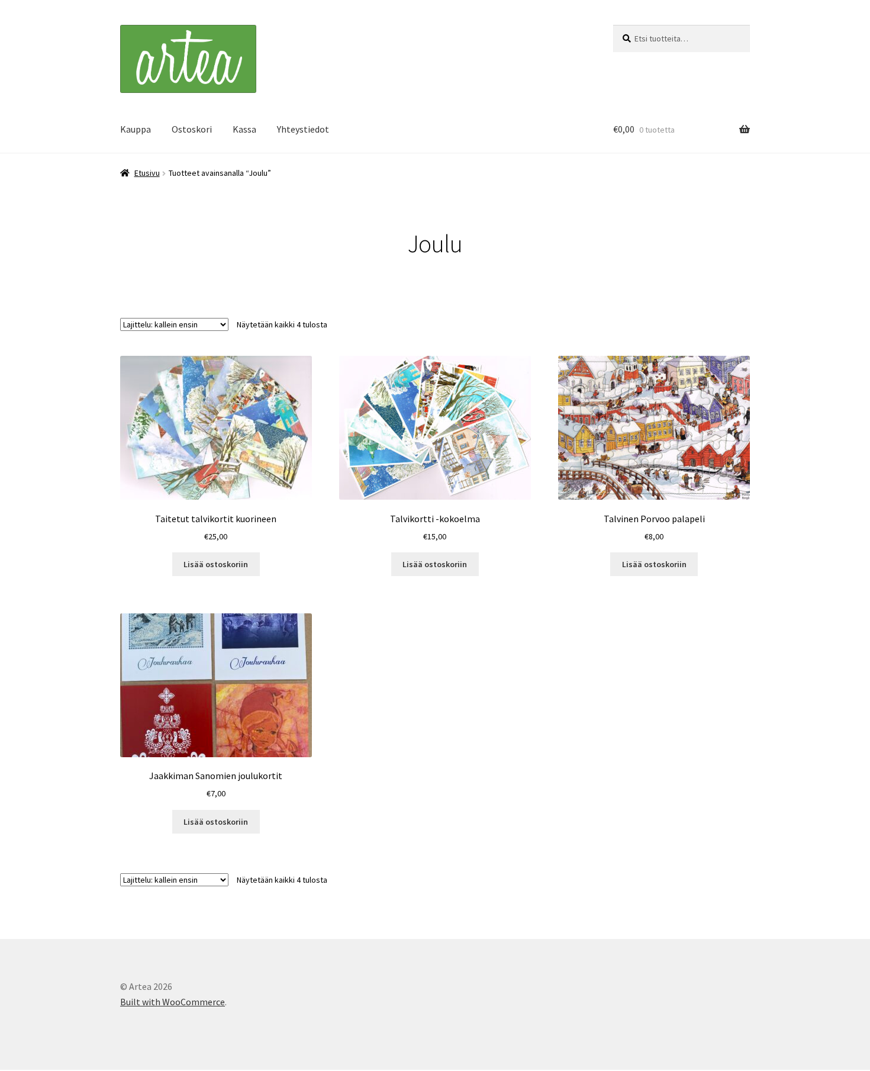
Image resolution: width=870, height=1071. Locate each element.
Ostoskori (192, 129)
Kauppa (135, 129)
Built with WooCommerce (172, 1002)
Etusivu (147, 173)
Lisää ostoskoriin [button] (215, 564)
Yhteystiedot (303, 129)
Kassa (244, 129)
